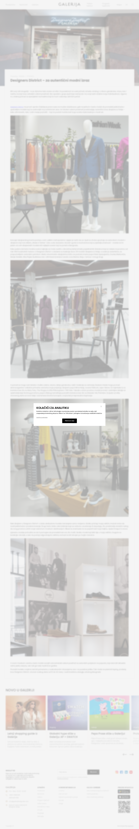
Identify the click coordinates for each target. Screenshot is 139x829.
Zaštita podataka (41, 417)
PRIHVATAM (69, 421)
